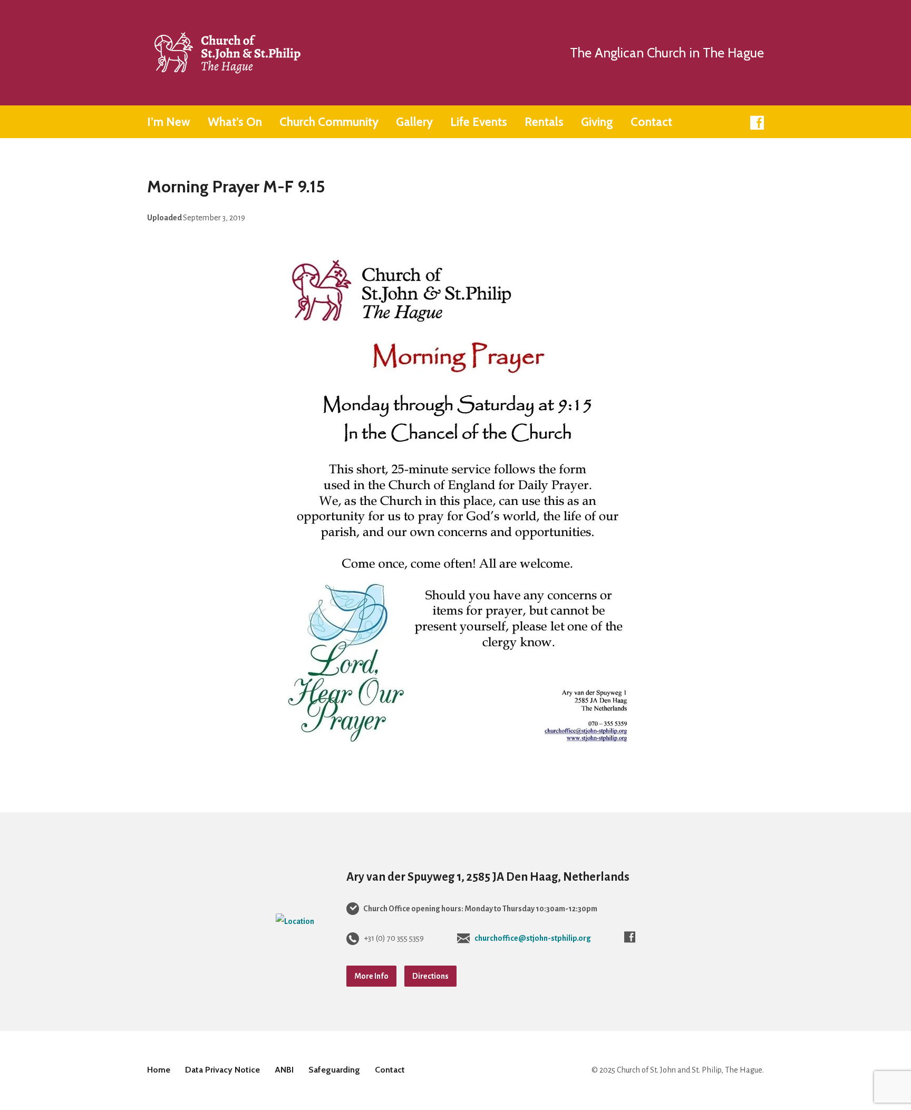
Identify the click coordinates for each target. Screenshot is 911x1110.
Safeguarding (334, 1070)
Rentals (544, 122)
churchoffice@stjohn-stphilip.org (532, 938)
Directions (430, 976)
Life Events (478, 122)
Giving (597, 122)
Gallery (414, 122)
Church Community (329, 122)
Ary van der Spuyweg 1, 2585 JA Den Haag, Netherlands (487, 877)
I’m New (168, 122)
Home (158, 1070)
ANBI (284, 1070)
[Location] (295, 921)
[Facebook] (757, 123)
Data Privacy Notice (222, 1070)
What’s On (235, 122)
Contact (651, 122)
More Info (371, 976)
